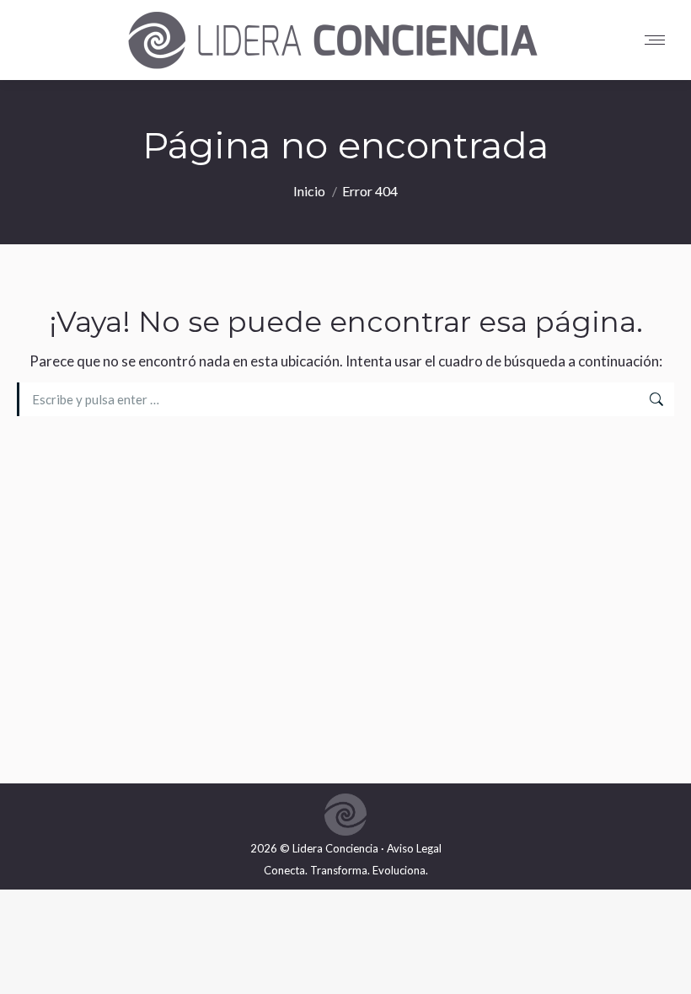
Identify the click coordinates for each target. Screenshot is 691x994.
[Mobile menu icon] (659, 40)
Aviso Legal (414, 848)
